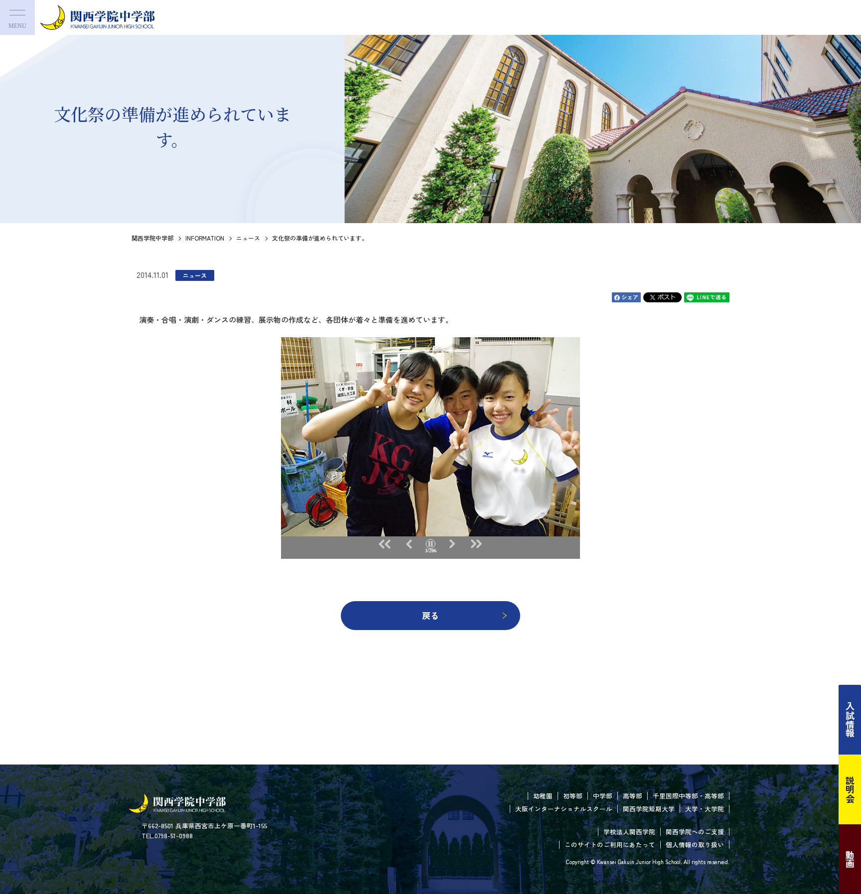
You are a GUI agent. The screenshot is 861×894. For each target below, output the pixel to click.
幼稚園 (543, 795)
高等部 (632, 795)
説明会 (850, 789)
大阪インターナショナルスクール (563, 808)
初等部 (572, 795)
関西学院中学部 (152, 238)
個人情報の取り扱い (695, 844)
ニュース (248, 238)
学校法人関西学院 (629, 831)
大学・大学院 (704, 808)
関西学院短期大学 (649, 808)
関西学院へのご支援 (695, 831)
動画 (850, 859)
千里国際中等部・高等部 (688, 795)
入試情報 (850, 720)
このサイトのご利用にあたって (610, 844)
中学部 (602, 795)
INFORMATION (204, 238)
